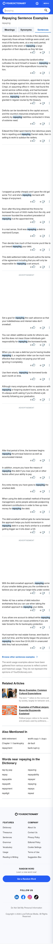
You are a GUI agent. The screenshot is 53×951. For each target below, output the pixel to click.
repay (4, 774)
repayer (31, 779)
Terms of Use (33, 852)
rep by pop (7, 769)
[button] (37, 3)
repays (31, 788)
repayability (33, 774)
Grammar (7, 842)
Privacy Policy (34, 837)
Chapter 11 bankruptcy (13, 743)
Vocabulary (7, 847)
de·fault (31, 743)
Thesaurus (7, 832)
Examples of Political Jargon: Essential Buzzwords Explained (34, 710)
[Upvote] (33, 52)
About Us (32, 827)
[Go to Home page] (14, 3)
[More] (49, 52)
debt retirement (9, 738)
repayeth (6, 783)
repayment (7, 747)
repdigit (5, 793)
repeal (31, 793)
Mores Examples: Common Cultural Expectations (33, 692)
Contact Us (32, 832)
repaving (32, 769)
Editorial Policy (34, 842)
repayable (7, 779)
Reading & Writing (10, 857)
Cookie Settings (34, 847)
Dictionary (7, 827)
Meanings (10, 29)
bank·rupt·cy (34, 747)
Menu (46, 3)
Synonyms (26, 29)
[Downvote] (43, 52)
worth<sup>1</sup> (37, 738)
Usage (5, 852)
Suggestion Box (34, 857)
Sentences (43, 29)
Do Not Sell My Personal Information (26, 907)
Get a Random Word (26, 878)
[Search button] (46, 10)
